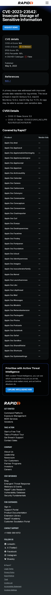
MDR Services (11, 419)
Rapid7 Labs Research (14, 489)
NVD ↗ (8, 81)
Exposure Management (15, 416)
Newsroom (9, 457)
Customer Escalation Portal (17, 521)
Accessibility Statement (12, 586)
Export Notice (9, 576)
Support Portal (11, 510)
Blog (6, 481)
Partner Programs (12, 463)
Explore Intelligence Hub (20, 390)
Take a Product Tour (14, 434)
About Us (8, 452)
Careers (8, 469)
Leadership (9, 454)
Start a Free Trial (12, 431)
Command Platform (13, 413)
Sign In (7, 507)
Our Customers (11, 460)
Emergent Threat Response (17, 483)
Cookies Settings (10, 590)
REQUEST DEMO (11, 28)
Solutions (8, 422)
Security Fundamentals (15, 495)
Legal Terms (8, 569)
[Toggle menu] (47, 3)
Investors (8, 466)
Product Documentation (15, 512)
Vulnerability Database (14, 492)
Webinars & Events (13, 486)
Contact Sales (10, 440)
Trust (6, 579)
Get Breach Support (13, 437)
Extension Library (12, 515)
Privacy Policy (9, 572)
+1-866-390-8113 (12, 533)
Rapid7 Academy (12, 518)
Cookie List (8, 583)
